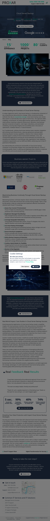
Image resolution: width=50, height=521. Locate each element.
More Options (25, 266)
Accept (36, 266)
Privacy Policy (29, 262)
